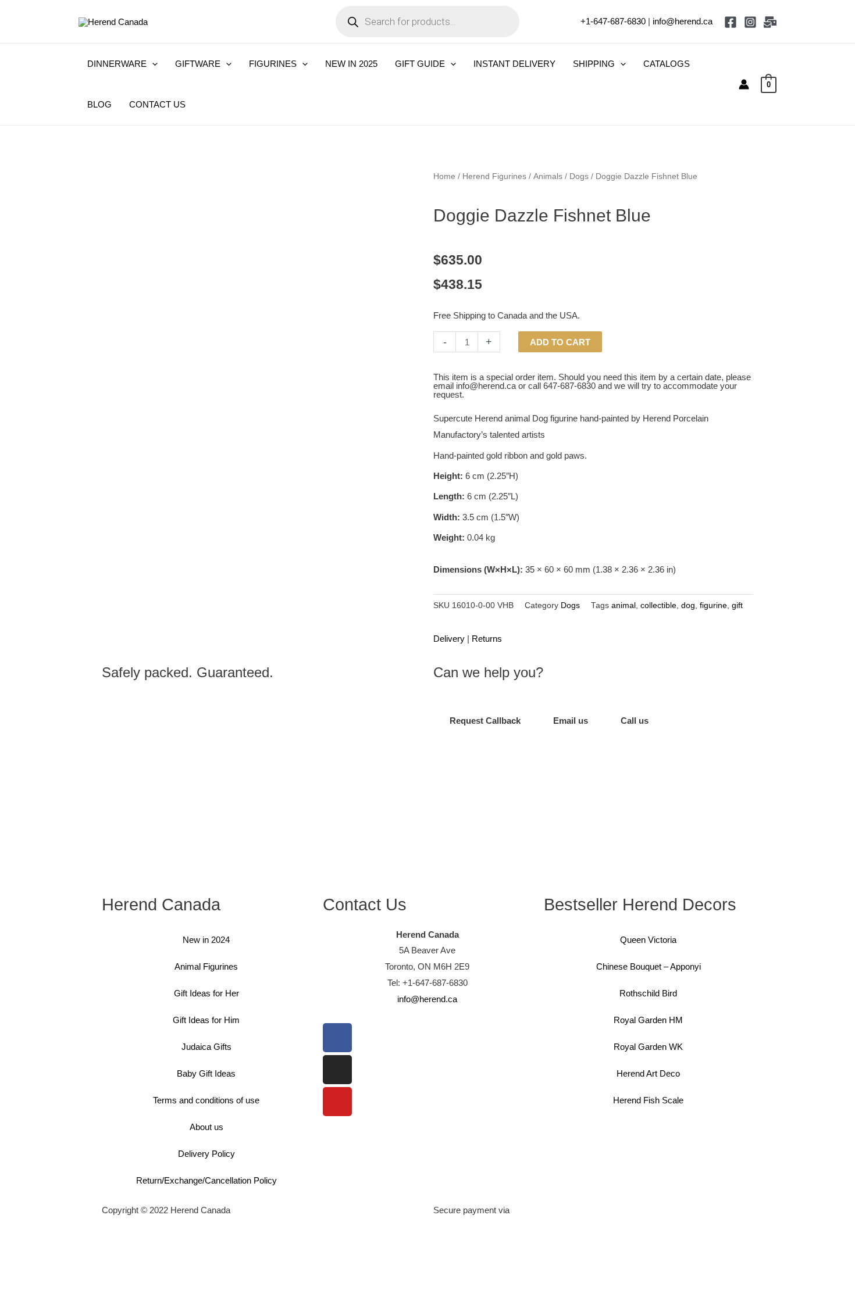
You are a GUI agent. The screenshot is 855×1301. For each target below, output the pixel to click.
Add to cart (560, 342)
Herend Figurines (494, 176)
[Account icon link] (744, 84)
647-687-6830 (569, 386)
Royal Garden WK (648, 1047)
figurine (713, 605)
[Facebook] (730, 22)
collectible (658, 605)
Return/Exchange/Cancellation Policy (206, 1180)
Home (444, 176)
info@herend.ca (682, 21)
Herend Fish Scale (648, 1100)
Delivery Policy (206, 1154)
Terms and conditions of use (206, 1100)
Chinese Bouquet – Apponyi (648, 966)
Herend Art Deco (648, 1073)
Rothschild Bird (648, 993)
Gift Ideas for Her (206, 993)
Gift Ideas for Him (206, 1020)
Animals (547, 176)
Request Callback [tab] (485, 720)
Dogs (579, 176)
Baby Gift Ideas (206, 1073)
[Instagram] (750, 22)
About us (206, 1127)
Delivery (449, 639)
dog (688, 605)
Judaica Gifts (206, 1047)
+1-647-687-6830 (613, 21)
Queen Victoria (648, 940)
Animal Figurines (206, 966)
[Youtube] (337, 1101)
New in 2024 (206, 940)
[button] (152, 64)
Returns (487, 639)
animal (623, 605)
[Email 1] (770, 22)
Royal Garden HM (648, 1020)
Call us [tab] (635, 720)
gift (737, 605)
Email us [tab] (570, 720)
